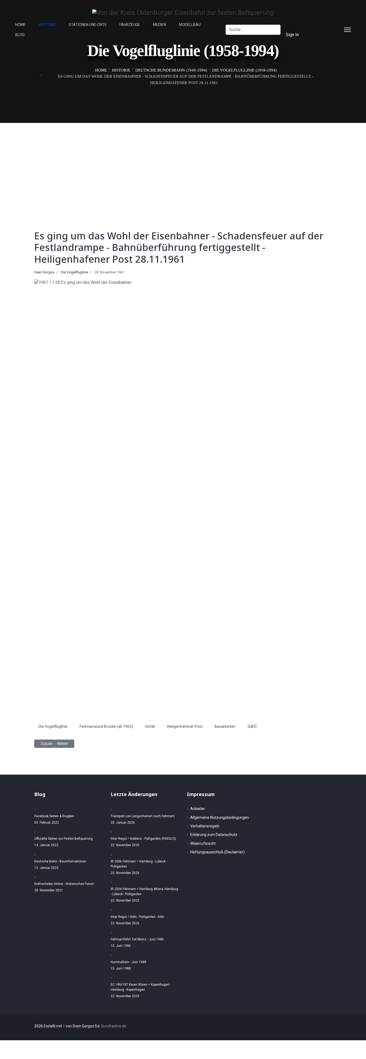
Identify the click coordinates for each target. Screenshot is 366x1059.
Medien (159, 24)
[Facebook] (320, 24)
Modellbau (190, 24)
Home (20, 24)
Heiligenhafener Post (185, 726)
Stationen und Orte (88, 24)
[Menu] (347, 29)
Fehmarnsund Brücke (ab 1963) (106, 726)
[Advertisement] (183, 163)
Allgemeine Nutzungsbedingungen (219, 817)
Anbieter (197, 809)
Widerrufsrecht (203, 843)
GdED (252, 726)
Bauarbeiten (225, 726)
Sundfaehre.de (113, 1026)
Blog (20, 35)
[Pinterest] (328, 24)
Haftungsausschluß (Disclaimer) (217, 852)
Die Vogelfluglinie (74, 272)
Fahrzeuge (129, 24)
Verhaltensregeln (204, 826)
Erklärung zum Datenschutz (213, 834)
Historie (47, 24)
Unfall (150, 726)
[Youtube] (320, 34)
